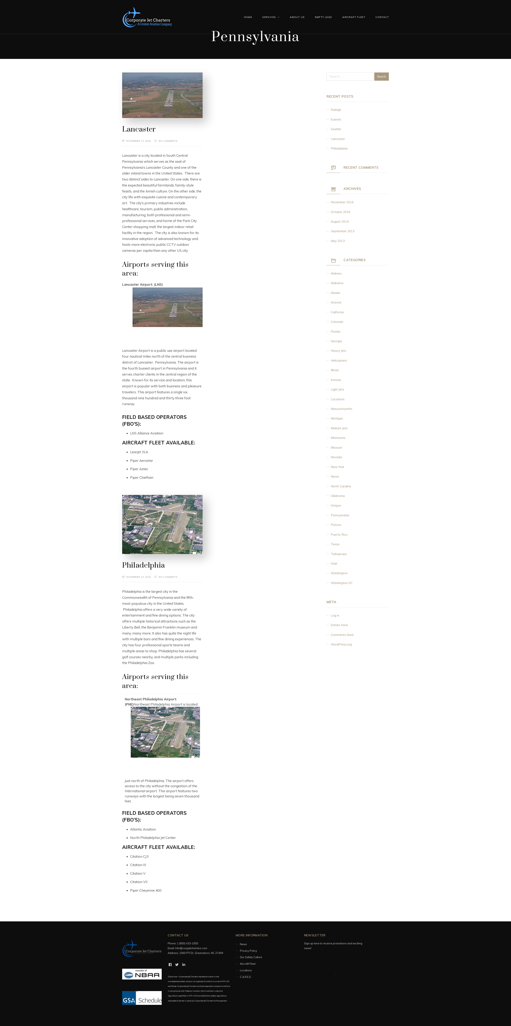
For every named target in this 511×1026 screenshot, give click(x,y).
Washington (339, 573)
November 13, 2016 (138, 141)
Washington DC (342, 583)
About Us (297, 17)
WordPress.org (341, 644)
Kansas (336, 380)
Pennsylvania (340, 515)
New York (337, 467)
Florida (335, 331)
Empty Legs (323, 17)
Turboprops (339, 554)
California (337, 312)
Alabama (337, 283)
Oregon (336, 505)
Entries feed (339, 625)
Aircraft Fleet (353, 17)
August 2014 (340, 221)
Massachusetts (341, 409)
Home (248, 17)
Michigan (337, 418)
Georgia (336, 341)
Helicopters (339, 360)
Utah (334, 563)
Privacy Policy (248, 950)
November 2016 (342, 202)
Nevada (336, 457)
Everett (336, 119)
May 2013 (338, 241)
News (335, 476)
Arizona (336, 302)
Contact (382, 17)
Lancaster (139, 129)
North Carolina (341, 486)
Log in (335, 615)
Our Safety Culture (251, 957)
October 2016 (340, 212)
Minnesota (338, 438)
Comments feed (342, 635)
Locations (338, 399)
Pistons (336, 525)
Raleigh (336, 110)
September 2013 (343, 231)
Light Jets (337, 389)
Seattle (336, 129)
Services (269, 17)
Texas (335, 544)
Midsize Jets (339, 428)
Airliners (336, 273)
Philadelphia (143, 565)
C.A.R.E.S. (246, 976)
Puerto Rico (339, 534)
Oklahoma (338, 496)
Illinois (335, 370)
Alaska (335, 293)
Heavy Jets (338, 351)
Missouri (336, 447)
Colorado (337, 322)
